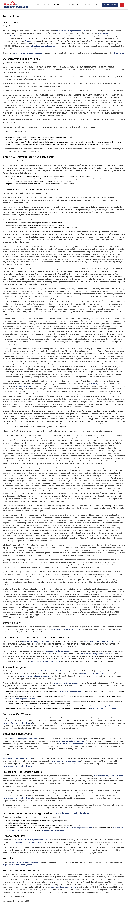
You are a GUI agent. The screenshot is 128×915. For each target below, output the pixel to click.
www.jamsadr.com (23, 386)
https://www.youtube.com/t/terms (17, 865)
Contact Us (110, 5)
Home (37, 5)
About (87, 5)
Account (122, 5)
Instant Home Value (72, 5)
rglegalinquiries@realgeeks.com (44, 46)
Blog (97, 5)
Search (47, 5)
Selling (57, 5)
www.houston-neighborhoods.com (70, 31)
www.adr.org (93, 384)
